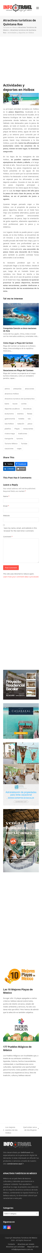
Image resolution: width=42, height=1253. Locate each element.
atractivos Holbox (12, 393)
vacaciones (9, 448)
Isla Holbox (9, 423)
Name (6, 496)
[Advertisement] (21, 62)
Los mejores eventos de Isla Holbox (10, 1130)
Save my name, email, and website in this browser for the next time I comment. (20, 529)
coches (23, 403)
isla (29, 418)
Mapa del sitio (32, 1247)
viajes (19, 448)
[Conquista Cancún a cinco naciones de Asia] (21, 314)
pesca (30, 423)
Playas (17, 428)
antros (7, 388)
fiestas (29, 413)
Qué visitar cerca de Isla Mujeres (30, 1128)
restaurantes (28, 428)
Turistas (24, 443)
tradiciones (22, 433)
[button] (37, 8)
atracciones (29, 388)
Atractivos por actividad (15, 1247)
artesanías (17, 388)
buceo (15, 403)
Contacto (11, 1244)
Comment (7, 536)
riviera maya (10, 433)
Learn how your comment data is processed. (21, 576)
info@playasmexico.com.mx (22, 1249)
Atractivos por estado (26, 1244)
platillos (8, 428)
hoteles (21, 418)
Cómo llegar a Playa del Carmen (18, 343)
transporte (9, 438)
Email (6, 506)
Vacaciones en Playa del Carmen (18, 370)
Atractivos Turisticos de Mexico (25, 1238)
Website (6, 515)
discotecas (27, 408)
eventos (20, 413)
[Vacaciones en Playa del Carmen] (21, 360)
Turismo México (11, 443)
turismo (20, 438)
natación (20, 423)
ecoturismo (9, 413)
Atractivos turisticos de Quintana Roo (20, 398)
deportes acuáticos (12, 408)
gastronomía (10, 418)
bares (7, 403)
